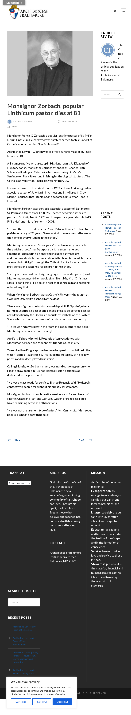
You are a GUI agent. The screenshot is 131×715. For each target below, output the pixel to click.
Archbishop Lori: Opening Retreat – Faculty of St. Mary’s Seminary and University (113, 269)
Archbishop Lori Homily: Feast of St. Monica (113, 227)
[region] (41, 693)
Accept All (62, 701)
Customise (20, 701)
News (15, 126)
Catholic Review (22, 122)
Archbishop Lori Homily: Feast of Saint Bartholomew (24, 641)
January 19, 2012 (71, 122)
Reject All (42, 701)
